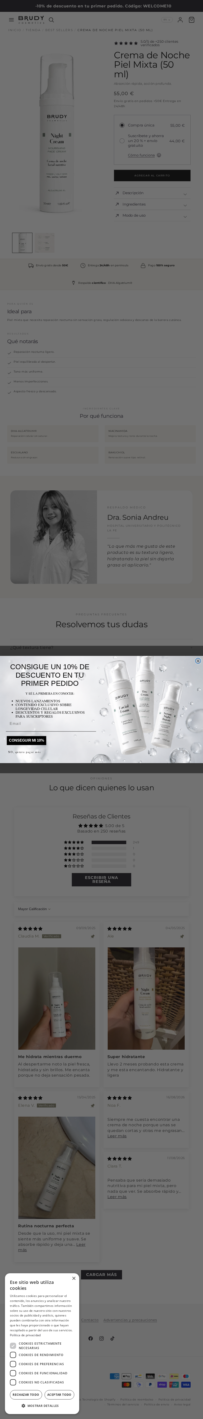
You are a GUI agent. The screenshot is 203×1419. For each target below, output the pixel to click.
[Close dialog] (198, 661)
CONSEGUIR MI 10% (26, 740)
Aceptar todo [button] (59, 1395)
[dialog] (42, 1343)
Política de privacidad (25, 1335)
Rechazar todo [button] (26, 1395)
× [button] (74, 1278)
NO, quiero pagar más (24, 752)
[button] (42, 1406)
